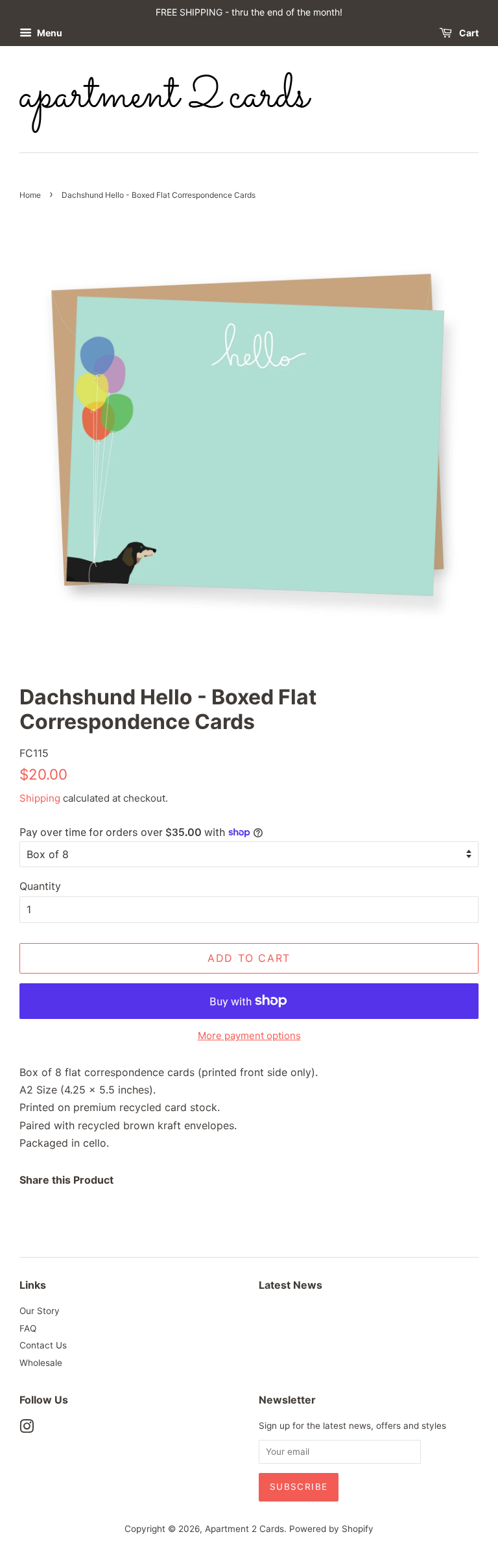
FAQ (27, 1328)
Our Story (39, 1311)
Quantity (40, 886)
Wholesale (40, 1363)
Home (30, 195)
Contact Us (43, 1345)
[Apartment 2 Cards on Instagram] (26, 1429)
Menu (48, 32)
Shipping (39, 798)
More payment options (249, 1035)
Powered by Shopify (331, 1529)
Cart (468, 32)
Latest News (290, 1284)
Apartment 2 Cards (244, 1529)
